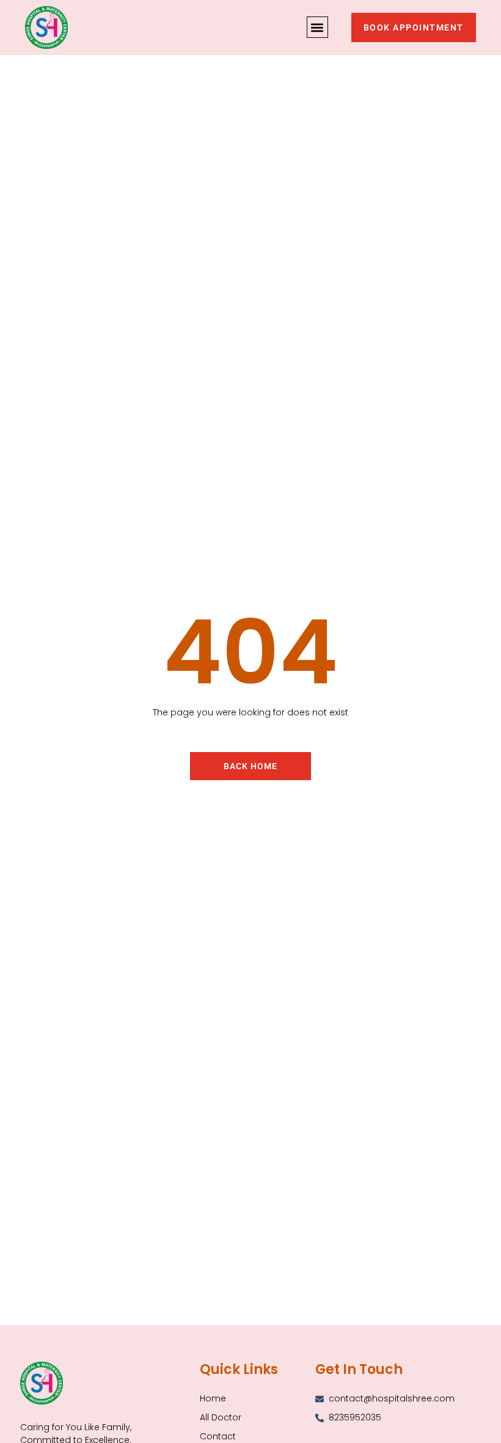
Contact (218, 1436)
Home (213, 1398)
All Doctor (220, 1417)
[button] (317, 27)
